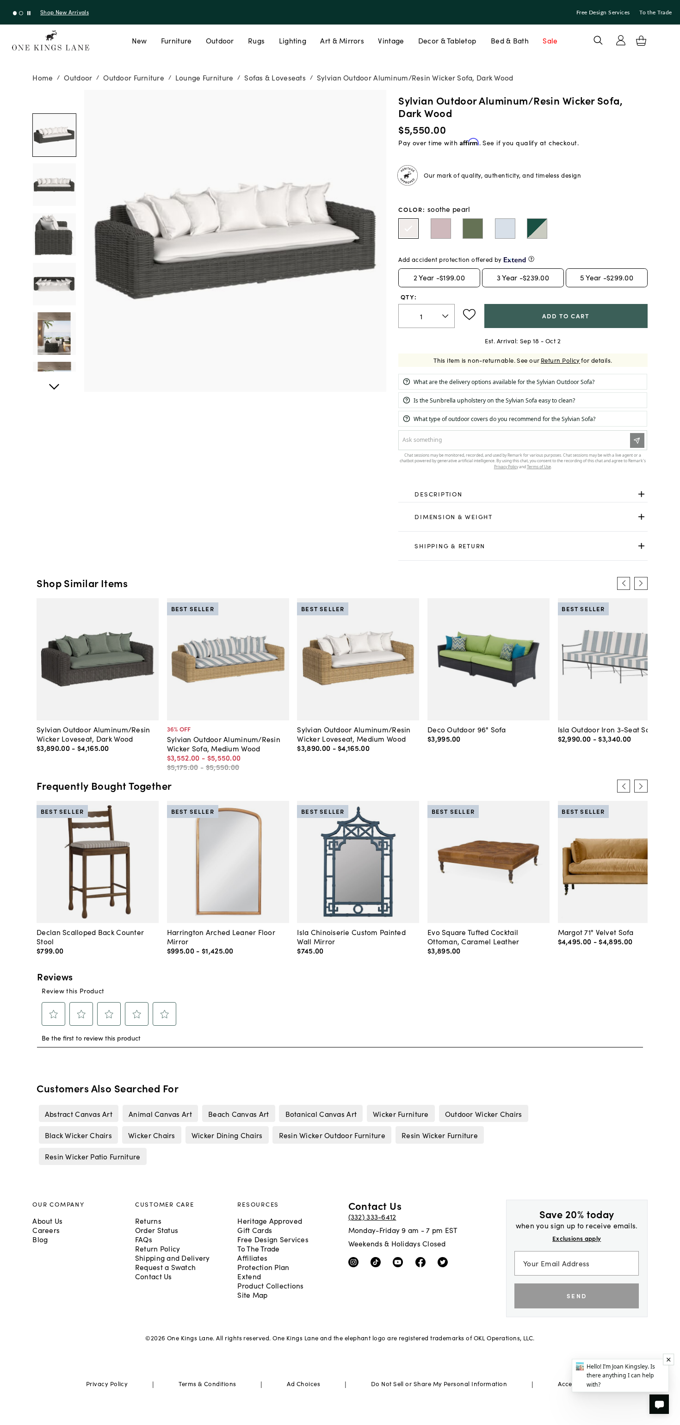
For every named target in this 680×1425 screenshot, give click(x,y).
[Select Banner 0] (15, 13)
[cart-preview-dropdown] (641, 41)
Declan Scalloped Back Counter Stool (90, 936)
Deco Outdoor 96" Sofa (466, 729)
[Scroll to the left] (623, 583)
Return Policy (560, 360)
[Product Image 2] (54, 234)
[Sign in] (621, 40)
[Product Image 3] (54, 284)
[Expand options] (641, 494)
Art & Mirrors (342, 40)
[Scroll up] (54, 382)
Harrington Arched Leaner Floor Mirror (221, 936)
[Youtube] (400, 1261)
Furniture (176, 40)
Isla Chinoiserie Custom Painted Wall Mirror (351, 936)
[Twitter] (445, 1261)
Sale (550, 40)
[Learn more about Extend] (531, 259)
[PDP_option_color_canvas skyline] (505, 228)
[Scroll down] (54, 100)
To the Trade (655, 12)
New (139, 40)
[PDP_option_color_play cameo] (441, 228)
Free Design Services (603, 12)
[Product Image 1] (54, 184)
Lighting (292, 40)
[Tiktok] (378, 1261)
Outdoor (220, 40)
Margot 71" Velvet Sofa (596, 932)
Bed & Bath (510, 40)
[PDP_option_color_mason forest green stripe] (537, 228)
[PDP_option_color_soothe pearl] (408, 228)
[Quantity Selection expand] (446, 316)
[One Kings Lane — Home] (50, 40)
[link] (522, 494)
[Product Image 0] (54, 135)
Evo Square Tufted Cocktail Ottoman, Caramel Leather (473, 936)
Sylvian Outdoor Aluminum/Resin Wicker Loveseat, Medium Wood (353, 733)
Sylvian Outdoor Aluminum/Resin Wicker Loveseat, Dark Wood (93, 733)
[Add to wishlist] (469, 315)
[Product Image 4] (54, 333)
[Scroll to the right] (640, 583)
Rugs (256, 40)
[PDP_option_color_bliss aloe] (473, 228)
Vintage (391, 40)
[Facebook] (422, 1261)
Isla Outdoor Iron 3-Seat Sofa (607, 729)
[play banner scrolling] (29, 13)
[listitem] (78, 1113)
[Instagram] (355, 1261)
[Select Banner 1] (21, 13)
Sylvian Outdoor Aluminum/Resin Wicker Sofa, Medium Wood (223, 743)
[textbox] (426, 316)
